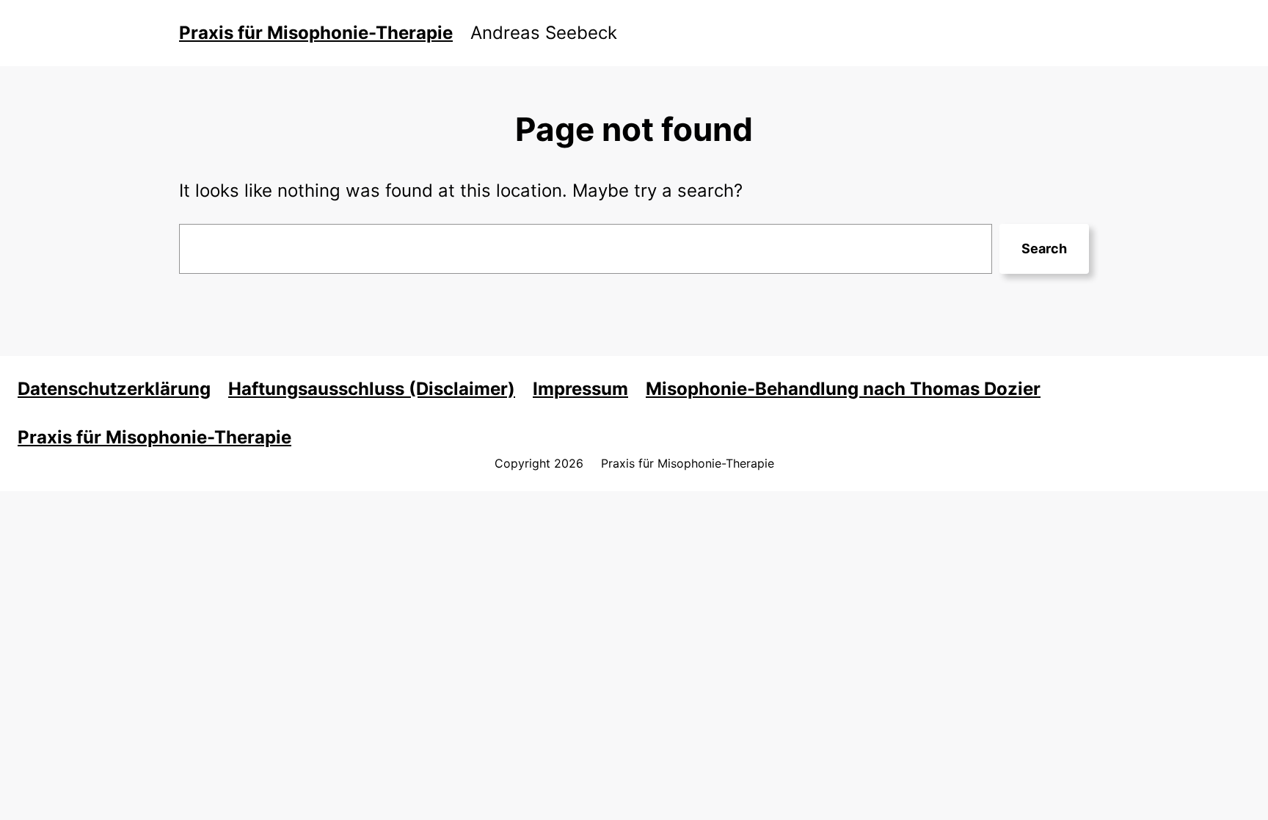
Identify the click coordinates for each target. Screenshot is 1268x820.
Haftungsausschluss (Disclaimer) (371, 388)
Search (1044, 248)
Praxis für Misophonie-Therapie (316, 32)
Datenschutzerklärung (114, 388)
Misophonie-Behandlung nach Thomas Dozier (843, 388)
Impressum (580, 388)
